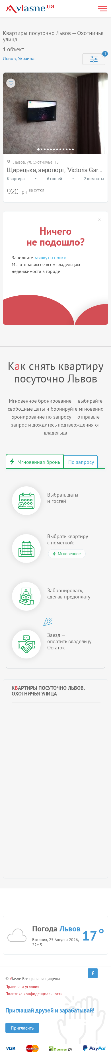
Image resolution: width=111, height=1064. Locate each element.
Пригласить (22, 1028)
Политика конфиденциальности (34, 993)
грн (23, 192)
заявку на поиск (50, 257)
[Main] (30, 9)
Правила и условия (22, 986)
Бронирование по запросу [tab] (80, 462)
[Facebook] (93, 973)
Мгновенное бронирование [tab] (35, 461)
